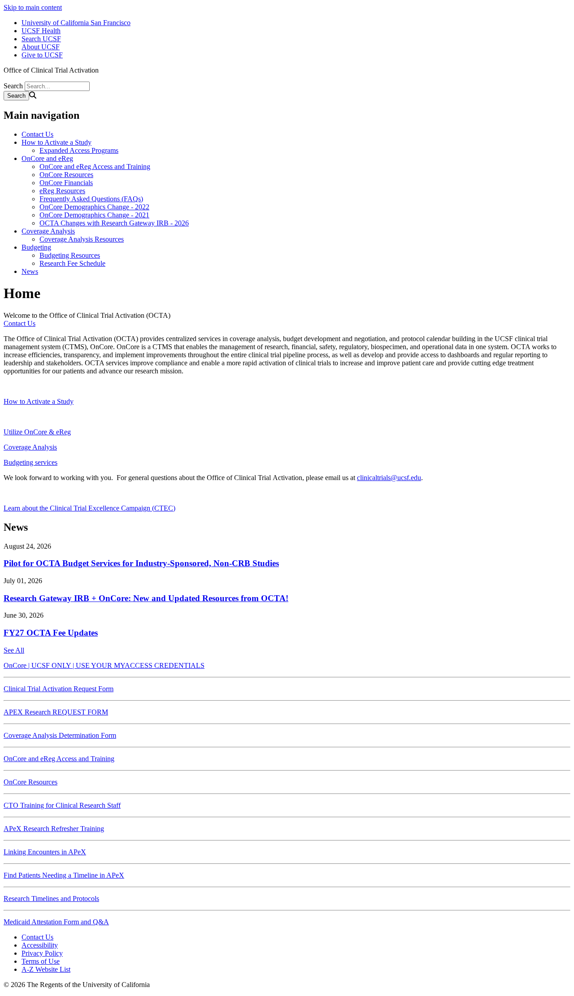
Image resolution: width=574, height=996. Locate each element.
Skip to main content (33, 7)
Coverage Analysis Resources (81, 239)
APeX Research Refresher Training (54, 828)
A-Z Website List (46, 969)
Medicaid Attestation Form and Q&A (56, 922)
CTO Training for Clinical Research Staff (62, 805)
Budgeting (36, 247)
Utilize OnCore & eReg (37, 432)
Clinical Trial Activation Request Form (58, 689)
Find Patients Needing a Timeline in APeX (64, 875)
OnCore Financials (66, 182)
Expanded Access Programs (78, 150)
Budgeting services (30, 462)
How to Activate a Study (56, 142)
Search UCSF (41, 39)
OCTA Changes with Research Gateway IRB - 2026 (114, 223)
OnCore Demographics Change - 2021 (94, 215)
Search (13, 86)
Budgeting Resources (69, 255)
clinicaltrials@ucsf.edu (389, 477)
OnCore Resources (66, 174)
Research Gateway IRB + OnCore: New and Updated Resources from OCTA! (146, 598)
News (30, 271)
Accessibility (40, 945)
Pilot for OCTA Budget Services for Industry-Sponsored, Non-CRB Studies (141, 563)
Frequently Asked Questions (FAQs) (91, 199)
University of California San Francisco (76, 22)
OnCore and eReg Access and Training (94, 166)
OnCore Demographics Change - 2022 (94, 207)
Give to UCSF (42, 55)
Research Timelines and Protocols (51, 898)
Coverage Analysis (48, 231)
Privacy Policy (42, 953)
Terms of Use (41, 961)
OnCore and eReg (47, 158)
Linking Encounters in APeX (45, 852)
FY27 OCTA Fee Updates (51, 632)
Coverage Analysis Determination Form (60, 735)
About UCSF (41, 47)
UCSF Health (41, 31)
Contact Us (37, 134)
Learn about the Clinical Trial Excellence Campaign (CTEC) (89, 508)
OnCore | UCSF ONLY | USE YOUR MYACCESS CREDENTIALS (104, 665)
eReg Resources (62, 191)
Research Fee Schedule (72, 263)
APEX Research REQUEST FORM (56, 712)
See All (14, 650)
